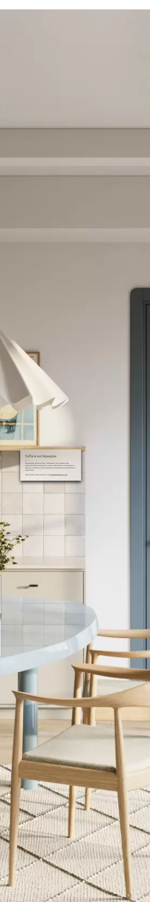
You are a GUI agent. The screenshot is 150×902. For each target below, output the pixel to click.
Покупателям (47, 6)
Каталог (22, 6)
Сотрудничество (59, 6)
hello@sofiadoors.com (59, 475)
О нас (38, 6)
